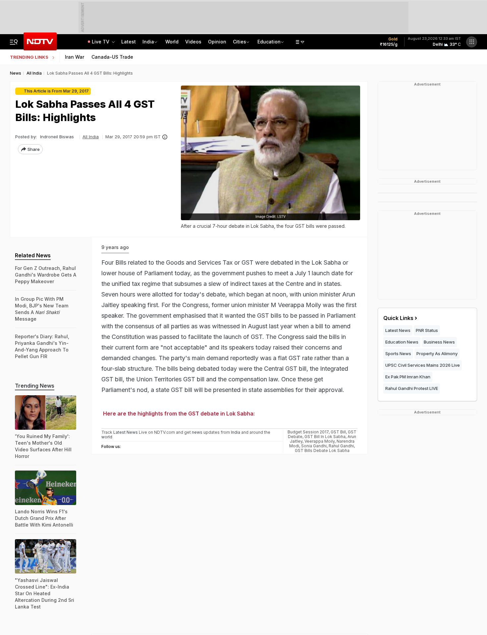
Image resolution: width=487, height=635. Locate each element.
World (172, 41)
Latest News (397, 330)
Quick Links (398, 318)
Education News (401, 342)
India (148, 41)
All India (90, 136)
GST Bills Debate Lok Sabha (322, 450)
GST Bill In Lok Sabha (325, 436)
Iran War (74, 57)
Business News (439, 342)
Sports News (398, 353)
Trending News (34, 385)
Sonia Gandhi (314, 445)
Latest (128, 41)
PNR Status (427, 330)
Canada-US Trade (112, 57)
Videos (193, 41)
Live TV (101, 41)
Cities (239, 41)
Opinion (217, 41)
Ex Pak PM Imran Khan (407, 376)
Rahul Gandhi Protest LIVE (411, 388)
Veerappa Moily (319, 441)
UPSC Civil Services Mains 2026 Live (422, 365)
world (106, 436)
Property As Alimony (437, 353)
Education (269, 41)
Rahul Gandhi (341, 445)
